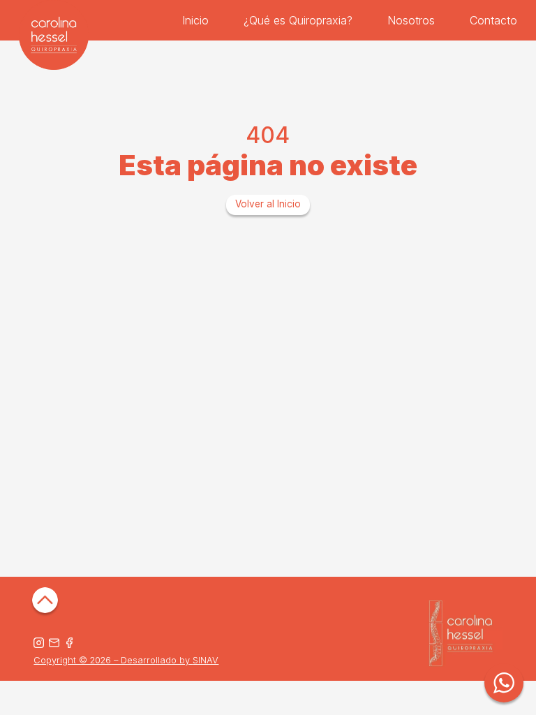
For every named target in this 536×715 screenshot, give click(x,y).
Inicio (195, 20)
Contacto (493, 20)
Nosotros (411, 20)
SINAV (205, 660)
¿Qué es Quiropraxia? (298, 20)
